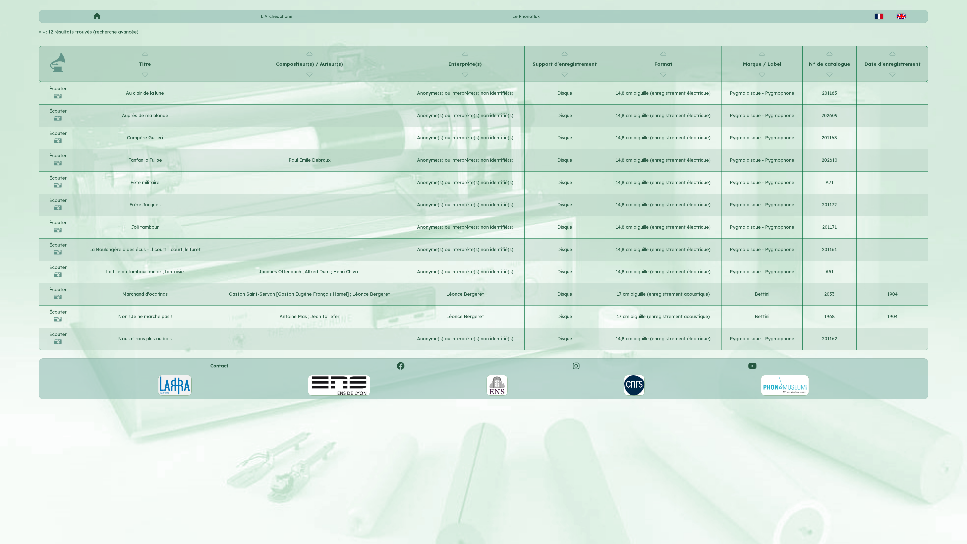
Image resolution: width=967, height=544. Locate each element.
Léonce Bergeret (371, 294)
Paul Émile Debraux (310, 160)
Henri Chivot (346, 272)
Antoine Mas (294, 316)
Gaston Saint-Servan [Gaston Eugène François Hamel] (289, 294)
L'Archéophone (276, 16)
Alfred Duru (318, 272)
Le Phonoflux (526, 16)
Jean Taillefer (324, 316)
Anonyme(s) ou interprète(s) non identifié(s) (465, 93)
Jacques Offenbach (280, 272)
